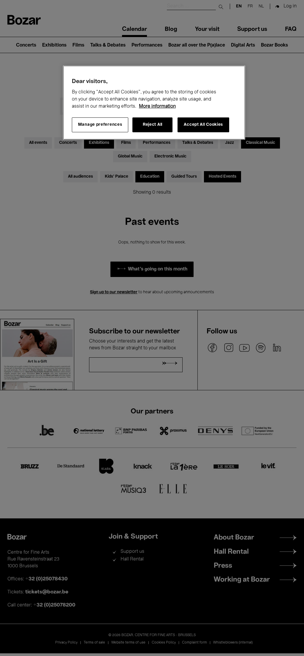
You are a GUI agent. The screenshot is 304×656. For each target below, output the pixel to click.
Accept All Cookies (203, 125)
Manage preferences (100, 125)
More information (157, 106)
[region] (154, 103)
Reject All (152, 125)
